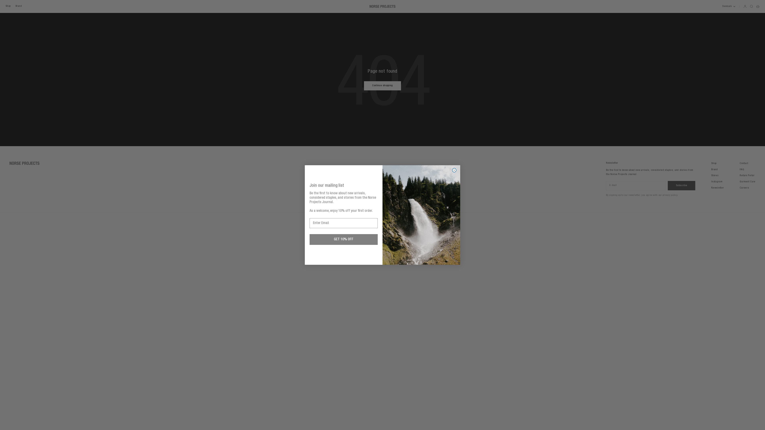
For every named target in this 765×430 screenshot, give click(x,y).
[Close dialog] (454, 170)
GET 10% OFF (343, 239)
